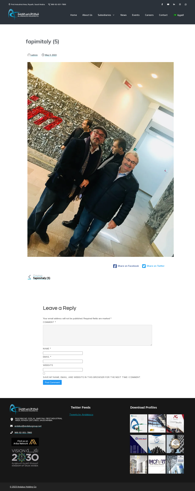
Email (47, 357)
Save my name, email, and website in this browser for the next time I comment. (92, 377)
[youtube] (168, 4)
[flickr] (186, 4)
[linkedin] (174, 4)
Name (47, 348)
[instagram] (180, 4)
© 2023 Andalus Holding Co (23, 487)
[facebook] (162, 4)
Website (48, 365)
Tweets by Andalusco (81, 414)
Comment (49, 322)
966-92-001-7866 (58, 4)
